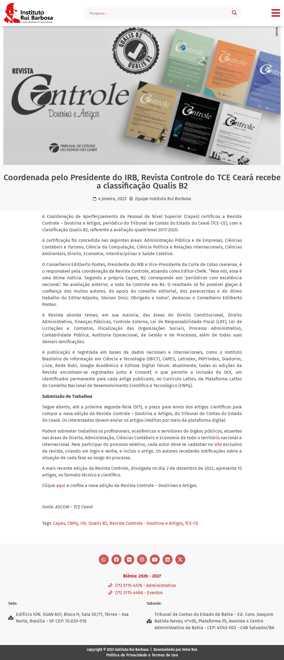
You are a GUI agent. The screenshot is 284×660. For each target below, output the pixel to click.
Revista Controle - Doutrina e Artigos (146, 523)
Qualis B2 (97, 523)
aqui (60, 485)
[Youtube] (155, 559)
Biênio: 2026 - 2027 (142, 576)
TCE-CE (192, 523)
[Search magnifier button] (234, 13)
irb (83, 523)
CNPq (72, 523)
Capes (59, 523)
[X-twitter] (180, 559)
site (218, 444)
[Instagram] (142, 559)
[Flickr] (129, 559)
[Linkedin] (168, 559)
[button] (276, 13)
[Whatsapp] (104, 559)
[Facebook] (116, 559)
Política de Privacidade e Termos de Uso (142, 655)
